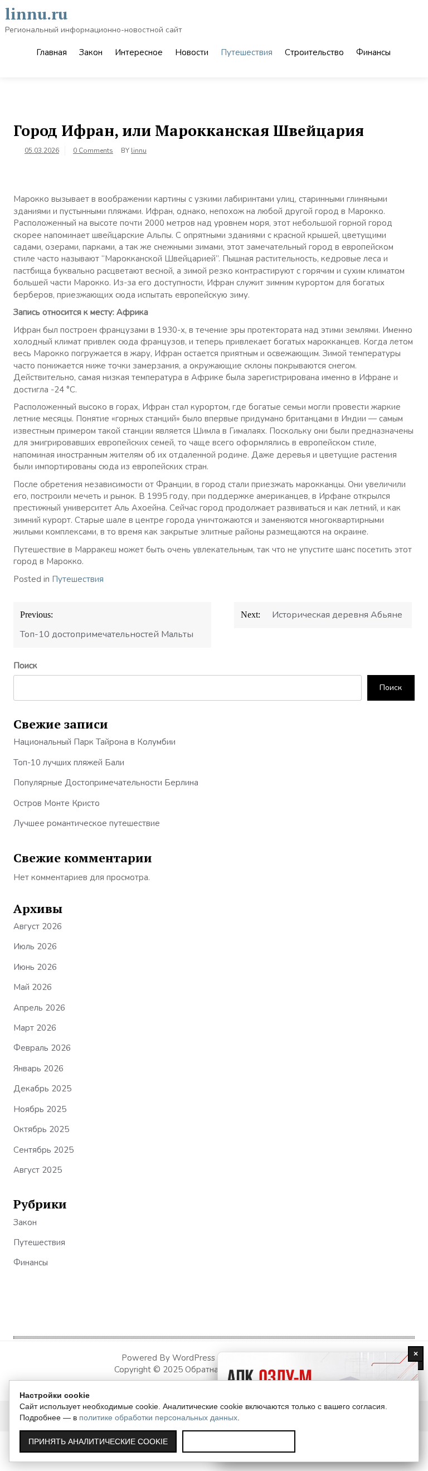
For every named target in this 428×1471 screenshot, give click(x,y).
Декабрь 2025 (42, 1088)
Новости (191, 52)
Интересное (139, 52)
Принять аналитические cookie (98, 1441)
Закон (91, 52)
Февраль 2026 (42, 1048)
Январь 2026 (38, 1068)
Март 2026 (34, 1027)
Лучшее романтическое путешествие (86, 823)
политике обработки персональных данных (158, 1417)
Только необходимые (238, 1441)
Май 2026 (32, 987)
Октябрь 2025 (41, 1129)
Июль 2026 (35, 946)
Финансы (373, 52)
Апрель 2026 (39, 1007)
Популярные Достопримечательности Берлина (105, 782)
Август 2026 (37, 926)
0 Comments (93, 150)
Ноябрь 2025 (39, 1109)
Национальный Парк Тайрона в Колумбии (94, 741)
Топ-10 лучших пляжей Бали (68, 762)
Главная (51, 52)
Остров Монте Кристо (56, 803)
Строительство (314, 52)
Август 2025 (37, 1170)
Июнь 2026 (35, 967)
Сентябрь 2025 (43, 1150)
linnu (139, 150)
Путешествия (247, 52)
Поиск (25, 665)
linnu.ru (36, 13)
